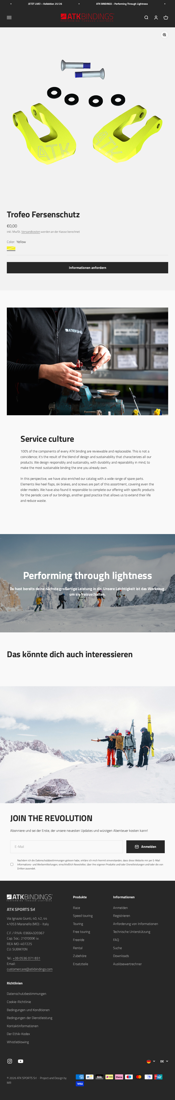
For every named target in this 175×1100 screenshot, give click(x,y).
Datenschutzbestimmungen (126, 1050)
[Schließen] (163, 978)
